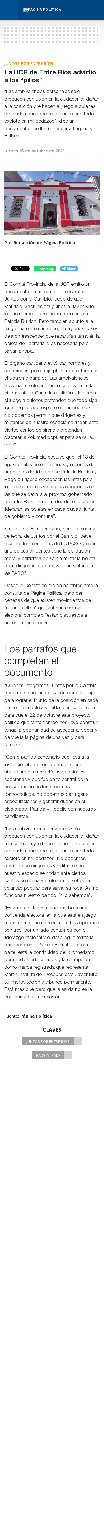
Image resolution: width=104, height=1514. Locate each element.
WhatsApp (46, 268)
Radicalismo (48, 1055)
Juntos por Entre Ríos (48, 1041)
